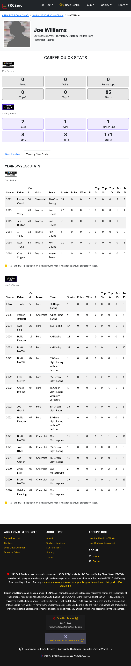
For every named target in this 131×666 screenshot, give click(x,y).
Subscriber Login (12, 538)
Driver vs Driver (12, 552)
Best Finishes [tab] (12, 154)
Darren (96, 561)
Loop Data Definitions (15, 547)
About (49, 538)
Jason (95, 556)
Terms (49, 557)
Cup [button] (89, 4)
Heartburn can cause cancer (64, 640)
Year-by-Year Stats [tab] (37, 154)
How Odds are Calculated (102, 543)
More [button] (122, 4)
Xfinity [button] (105, 4)
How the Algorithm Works (102, 538)
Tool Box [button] (45, 4)
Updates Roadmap (56, 543)
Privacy (50, 552)
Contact (8, 543)
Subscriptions (53, 547)
